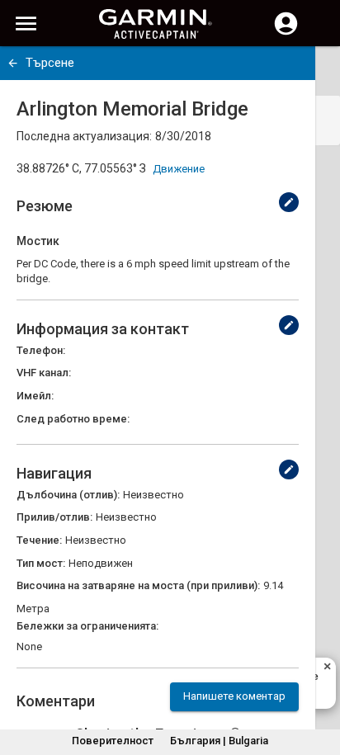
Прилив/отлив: (54, 517)
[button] (319, 680)
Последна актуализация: (84, 136)
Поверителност (112, 740)
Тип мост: (41, 563)
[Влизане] (286, 33)
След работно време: (73, 419)
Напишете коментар (234, 696)
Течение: (39, 540)
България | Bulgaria (219, 740)
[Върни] (13, 63)
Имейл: (35, 395)
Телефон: (41, 350)
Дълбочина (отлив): (68, 494)
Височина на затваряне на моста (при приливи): (138, 585)
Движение (179, 169)
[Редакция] (289, 202)
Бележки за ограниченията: (87, 626)
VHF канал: (44, 372)
